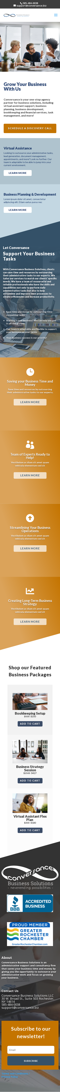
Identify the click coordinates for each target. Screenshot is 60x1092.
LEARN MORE (18, 172)
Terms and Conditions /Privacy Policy (16, 1075)
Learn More (30, 548)
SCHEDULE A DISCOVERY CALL (30, 128)
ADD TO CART (30, 723)
